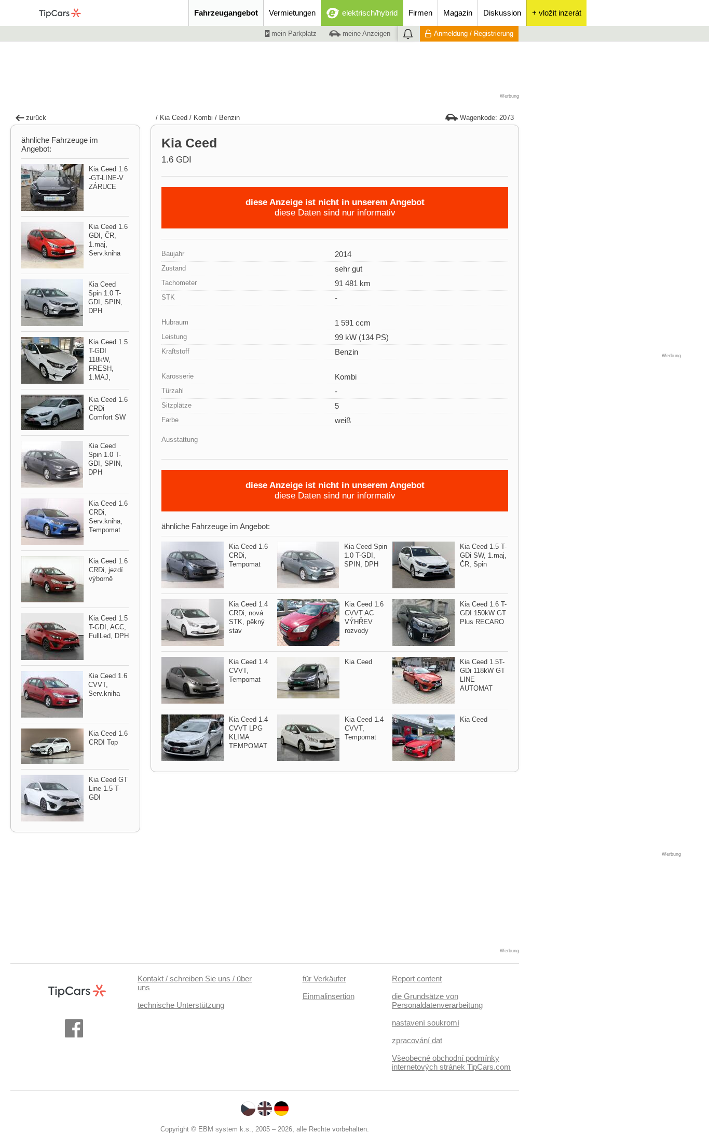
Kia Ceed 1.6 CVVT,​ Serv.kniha (107, 684)
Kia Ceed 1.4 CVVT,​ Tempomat (248, 670)
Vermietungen (292, 12)
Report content (417, 978)
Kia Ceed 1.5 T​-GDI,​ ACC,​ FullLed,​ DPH (109, 627)
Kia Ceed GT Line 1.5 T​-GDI (108, 788)
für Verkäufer (324, 978)
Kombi (203, 118)
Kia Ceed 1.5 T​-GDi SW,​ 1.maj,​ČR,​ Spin (483, 555)
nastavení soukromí (425, 1022)
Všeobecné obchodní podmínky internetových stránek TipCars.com (451, 1062)
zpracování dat (417, 1040)
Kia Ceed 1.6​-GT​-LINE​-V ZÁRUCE (108, 178)
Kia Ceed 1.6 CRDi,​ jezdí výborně (108, 570)
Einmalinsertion (328, 996)
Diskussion (502, 12)
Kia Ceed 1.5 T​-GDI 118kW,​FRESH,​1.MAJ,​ (108, 359)
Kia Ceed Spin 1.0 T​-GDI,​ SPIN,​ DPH (365, 555)
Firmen (420, 12)
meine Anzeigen (365, 33)
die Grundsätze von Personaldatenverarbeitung (437, 1000)
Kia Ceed (173, 118)
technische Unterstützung (181, 1005)
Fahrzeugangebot (226, 12)
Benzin (229, 118)
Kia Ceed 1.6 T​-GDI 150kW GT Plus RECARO (483, 613)
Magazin (457, 12)
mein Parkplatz (293, 33)
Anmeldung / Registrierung (473, 33)
